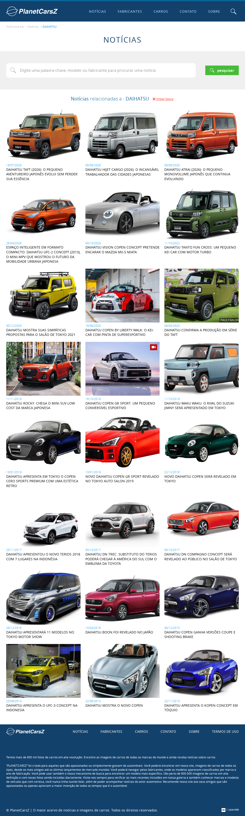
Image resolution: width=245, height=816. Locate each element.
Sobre (214, 11)
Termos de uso (225, 731)
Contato (188, 11)
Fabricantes (130, 11)
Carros (161, 11)
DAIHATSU (50, 26)
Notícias (97, 11)
